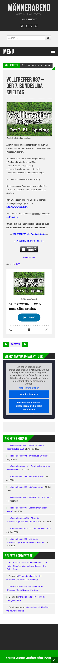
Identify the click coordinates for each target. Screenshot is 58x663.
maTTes (12, 586)
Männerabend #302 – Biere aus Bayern (27, 486)
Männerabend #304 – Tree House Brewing (28, 455)
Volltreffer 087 (29, 257)
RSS (18, 264)
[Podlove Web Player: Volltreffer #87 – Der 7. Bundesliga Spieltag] (29, 301)
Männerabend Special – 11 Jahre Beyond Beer (30, 528)
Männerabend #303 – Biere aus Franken (27, 476)
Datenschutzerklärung (26, 657)
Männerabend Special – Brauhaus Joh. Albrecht (31, 497)
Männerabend (29, 7)
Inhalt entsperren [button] (29, 394)
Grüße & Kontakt (29, 19)
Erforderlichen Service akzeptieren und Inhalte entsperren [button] (29, 406)
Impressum (10, 657)
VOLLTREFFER (11, 65)
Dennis (47, 65)
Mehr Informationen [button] (29, 387)
